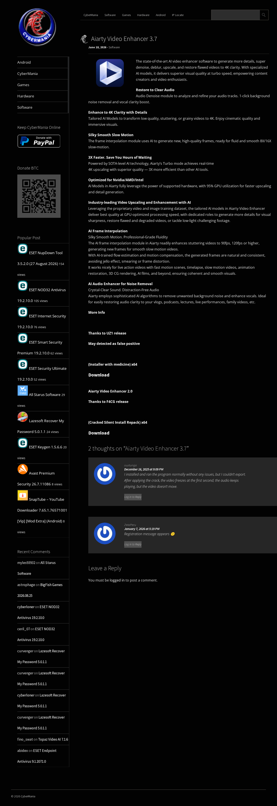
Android (161, 15)
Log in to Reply (132, 497)
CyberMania (91, 15)
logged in (117, 580)
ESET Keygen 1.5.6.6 (45, 446)
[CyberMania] (37, 46)
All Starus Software (45, 394)
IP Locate (178, 15)
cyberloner (25, 606)
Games (126, 15)
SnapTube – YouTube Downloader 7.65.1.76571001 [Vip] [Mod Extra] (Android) (42, 510)
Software (110, 15)
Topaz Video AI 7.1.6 (53, 739)
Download (99, 375)
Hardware (143, 15)
